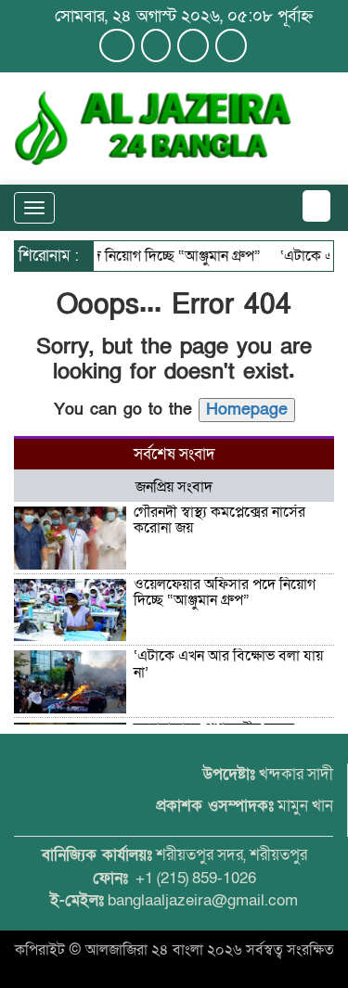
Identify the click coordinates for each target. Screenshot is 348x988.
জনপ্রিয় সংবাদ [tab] (174, 487)
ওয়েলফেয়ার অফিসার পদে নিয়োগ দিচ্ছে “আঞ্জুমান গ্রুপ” (225, 592)
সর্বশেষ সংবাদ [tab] (174, 454)
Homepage (247, 409)
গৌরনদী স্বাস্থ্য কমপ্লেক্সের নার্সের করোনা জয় (219, 520)
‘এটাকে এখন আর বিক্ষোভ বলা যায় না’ (228, 664)
